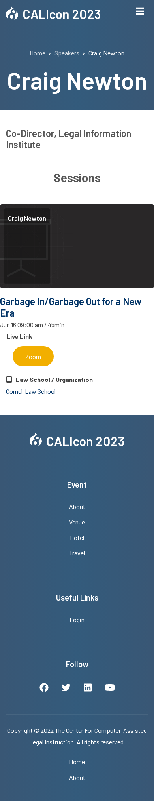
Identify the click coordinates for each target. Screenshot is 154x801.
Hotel (77, 537)
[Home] (12, 12)
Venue (77, 522)
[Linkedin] (88, 688)
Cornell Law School (31, 391)
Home (77, 761)
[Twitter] (66, 688)
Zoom (33, 356)
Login (77, 619)
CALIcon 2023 (62, 13)
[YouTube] (110, 688)
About (77, 506)
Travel (77, 553)
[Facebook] (44, 688)
